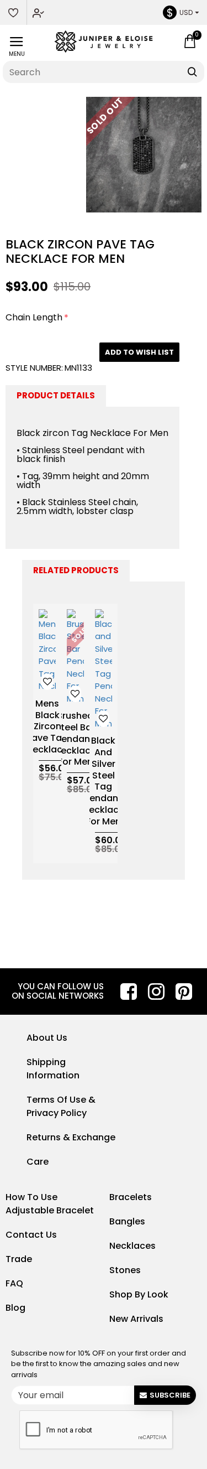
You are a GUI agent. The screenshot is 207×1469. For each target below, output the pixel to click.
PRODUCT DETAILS (56, 395)
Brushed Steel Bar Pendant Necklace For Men (75, 739)
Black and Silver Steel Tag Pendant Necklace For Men (103, 781)
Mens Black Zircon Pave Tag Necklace (47, 727)
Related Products (76, 570)
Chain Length (34, 317)
